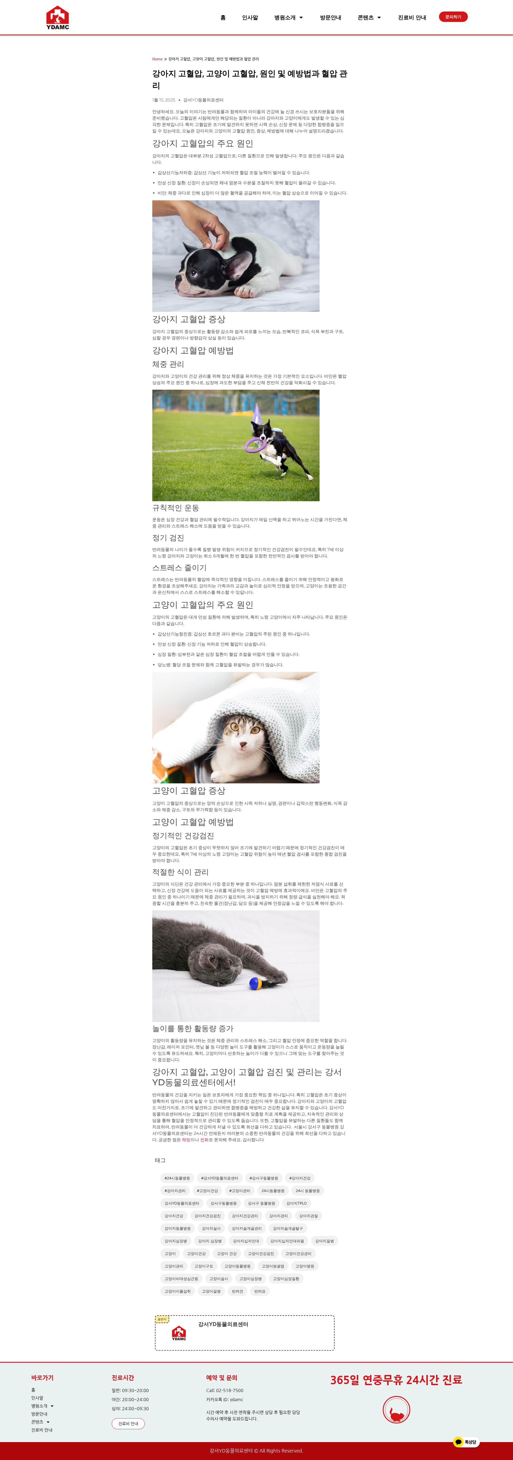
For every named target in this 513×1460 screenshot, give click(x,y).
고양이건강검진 (261, 1253)
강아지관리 (278, 1215)
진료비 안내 (412, 17)
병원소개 (285, 17)
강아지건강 (174, 1215)
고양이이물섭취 (178, 1291)
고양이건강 (196, 1253)
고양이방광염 (273, 1266)
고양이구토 (204, 1266)
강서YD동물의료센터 (182, 1203)
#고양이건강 (207, 1190)
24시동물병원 (273, 1190)
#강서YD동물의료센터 (219, 1178)
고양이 (170, 1253)
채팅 (186, 1139)
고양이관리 (174, 1266)
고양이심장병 (250, 1278)
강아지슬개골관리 (247, 1228)
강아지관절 (308, 1215)
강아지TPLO (296, 1203)
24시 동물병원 (308, 1190)
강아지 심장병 (210, 1240)
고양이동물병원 (237, 1266)
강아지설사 (211, 1228)
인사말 (250, 17)
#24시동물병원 (177, 1178)
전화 (204, 1139)
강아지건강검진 (208, 1215)
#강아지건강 (299, 1178)
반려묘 (260, 1291)
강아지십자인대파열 (287, 1240)
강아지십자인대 (246, 1240)
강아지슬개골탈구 (288, 1228)
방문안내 (330, 17)
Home (157, 59)
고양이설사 (218, 1278)
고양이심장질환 (286, 1278)
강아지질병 (324, 1240)
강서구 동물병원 (261, 1203)
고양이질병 (211, 1291)
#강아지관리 (175, 1190)
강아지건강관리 (245, 1215)
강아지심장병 (176, 1240)
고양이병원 (305, 1266)
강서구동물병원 (224, 1203)
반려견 (237, 1291)
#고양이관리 (239, 1190)
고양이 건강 (227, 1253)
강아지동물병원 (178, 1228)
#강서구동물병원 (264, 1178)
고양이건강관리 (298, 1253)
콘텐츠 (366, 17)
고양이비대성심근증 (181, 1278)
